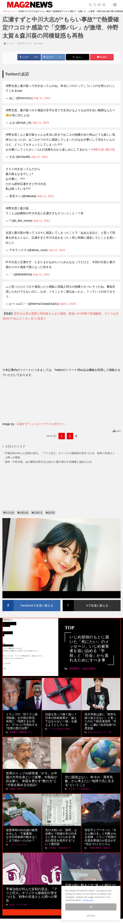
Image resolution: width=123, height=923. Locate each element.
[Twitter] (95, 5)
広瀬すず (38, 512)
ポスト (78, 57)
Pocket (103, 57)
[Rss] (99, 5)
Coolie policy (88, 900)
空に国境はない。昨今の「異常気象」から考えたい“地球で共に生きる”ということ (89, 781)
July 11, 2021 (41, 98)
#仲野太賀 (97, 149)
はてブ (49, 57)
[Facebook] (90, 5)
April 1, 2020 (68, 303)
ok (91, 907)
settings (91, 915)
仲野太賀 (24, 512)
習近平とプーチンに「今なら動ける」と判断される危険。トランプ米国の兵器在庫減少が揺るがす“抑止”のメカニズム (100, 836)
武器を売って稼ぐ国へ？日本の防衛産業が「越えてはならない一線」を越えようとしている (61, 719)
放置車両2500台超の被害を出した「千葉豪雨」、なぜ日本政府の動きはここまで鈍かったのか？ (22, 835)
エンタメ (10, 43)
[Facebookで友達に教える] (31, 600)
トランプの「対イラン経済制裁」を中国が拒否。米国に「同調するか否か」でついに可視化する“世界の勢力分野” (22, 721)
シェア (25, 57)
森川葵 (51, 512)
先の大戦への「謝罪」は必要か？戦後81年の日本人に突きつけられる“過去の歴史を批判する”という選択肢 (61, 836)
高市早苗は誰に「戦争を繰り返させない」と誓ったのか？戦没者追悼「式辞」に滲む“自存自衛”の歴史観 (100, 721)
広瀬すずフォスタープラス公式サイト (41, 424)
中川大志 (10, 512)
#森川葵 (110, 149)
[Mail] (104, 5)
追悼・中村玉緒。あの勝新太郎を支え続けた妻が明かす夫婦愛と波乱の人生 (48, 461)
